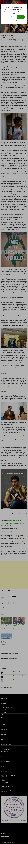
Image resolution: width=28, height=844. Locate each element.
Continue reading (14, 20)
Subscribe (21, 16)
